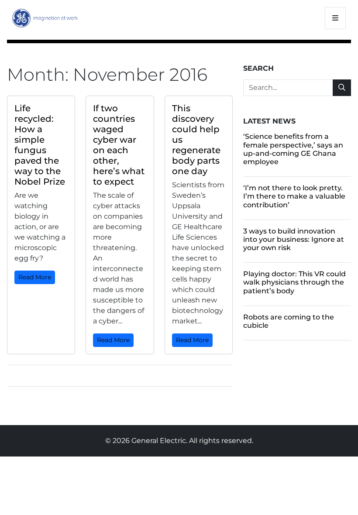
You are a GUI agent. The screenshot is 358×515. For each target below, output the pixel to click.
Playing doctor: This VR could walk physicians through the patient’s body (294, 282)
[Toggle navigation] (335, 18)
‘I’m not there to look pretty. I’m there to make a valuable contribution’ (294, 196)
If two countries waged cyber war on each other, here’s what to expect (119, 145)
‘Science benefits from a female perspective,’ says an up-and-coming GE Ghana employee (293, 149)
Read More (34, 277)
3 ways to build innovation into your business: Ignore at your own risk (293, 239)
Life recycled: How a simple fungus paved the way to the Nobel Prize (39, 145)
